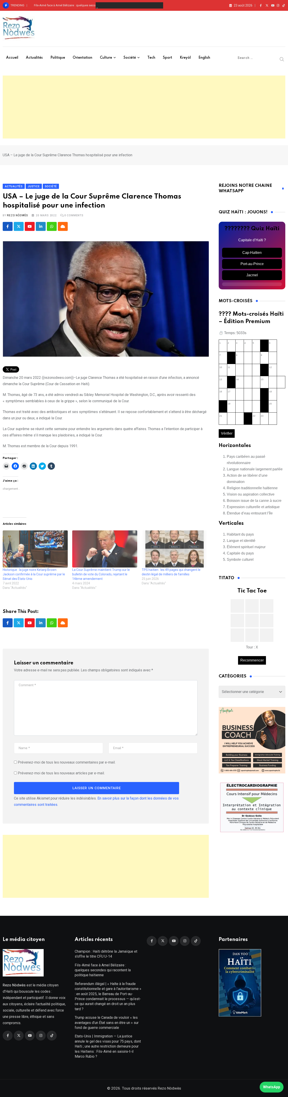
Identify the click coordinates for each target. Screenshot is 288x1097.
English (204, 58)
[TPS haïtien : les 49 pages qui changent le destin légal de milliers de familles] (174, 548)
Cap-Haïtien (252, 253)
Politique (57, 58)
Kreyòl (185, 58)
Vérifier (226, 433)
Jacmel (252, 275)
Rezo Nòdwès (17, 215)
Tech (151, 58)
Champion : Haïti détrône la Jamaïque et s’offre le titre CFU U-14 (106, 953)
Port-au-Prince (252, 264)
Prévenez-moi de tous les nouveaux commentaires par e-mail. (66, 762)
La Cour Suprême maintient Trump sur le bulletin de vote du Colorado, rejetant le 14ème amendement (101, 574)
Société (130, 58)
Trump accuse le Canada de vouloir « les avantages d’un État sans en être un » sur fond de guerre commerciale (107, 1022)
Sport (167, 58)
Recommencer (252, 660)
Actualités (34, 58)
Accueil (12, 58)
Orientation (82, 58)
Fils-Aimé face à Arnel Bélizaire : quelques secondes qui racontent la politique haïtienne (90, 5)
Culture (106, 58)
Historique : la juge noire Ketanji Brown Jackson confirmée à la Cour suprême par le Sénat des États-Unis (34, 574)
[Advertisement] (144, 107)
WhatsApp (271, 1087)
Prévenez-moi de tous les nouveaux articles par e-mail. (61, 773)
